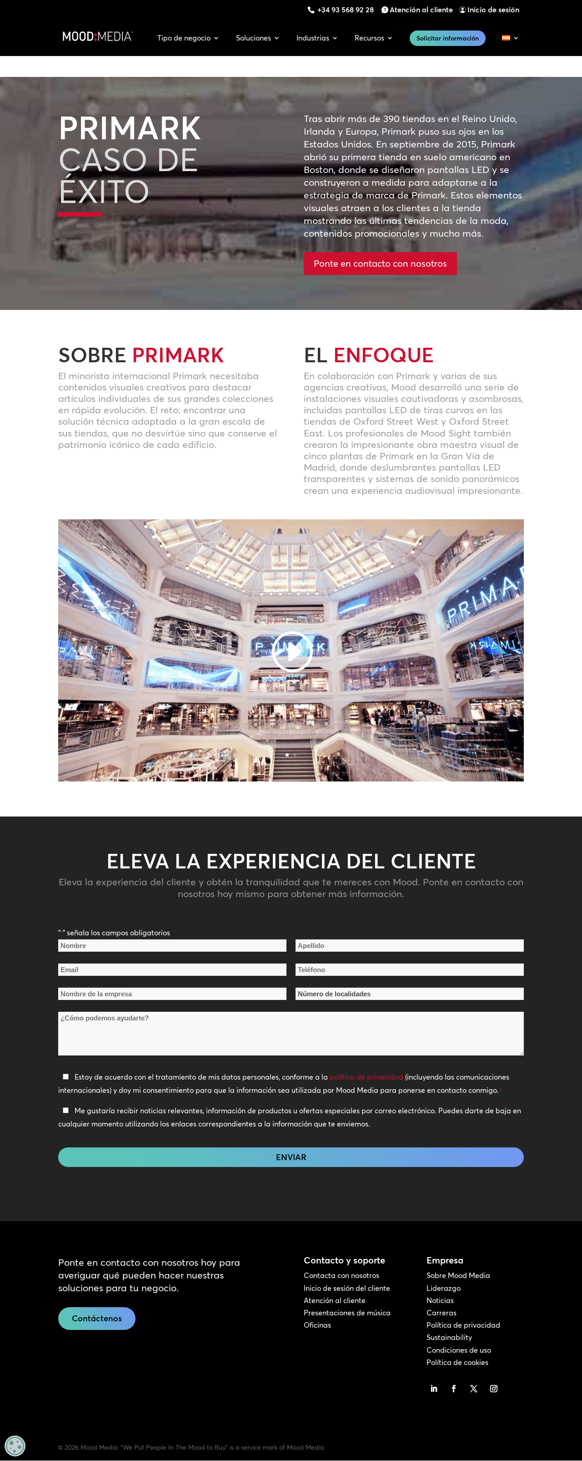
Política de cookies (457, 1362)
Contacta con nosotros (341, 1275)
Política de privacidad (463, 1324)
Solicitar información (447, 38)
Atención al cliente (421, 9)
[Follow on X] (474, 1388)
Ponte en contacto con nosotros (380, 263)
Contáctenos (97, 1318)
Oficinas (317, 1324)
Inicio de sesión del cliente (347, 1288)
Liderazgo (443, 1288)
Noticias (440, 1300)
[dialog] (15, 1446)
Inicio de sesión (493, 9)
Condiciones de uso (458, 1349)
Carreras (441, 1312)
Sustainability (449, 1337)
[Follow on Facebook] (454, 1388)
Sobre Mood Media (458, 1275)
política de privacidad (366, 1076)
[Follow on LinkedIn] (433, 1388)
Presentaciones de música (347, 1312)
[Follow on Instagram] (494, 1388)
